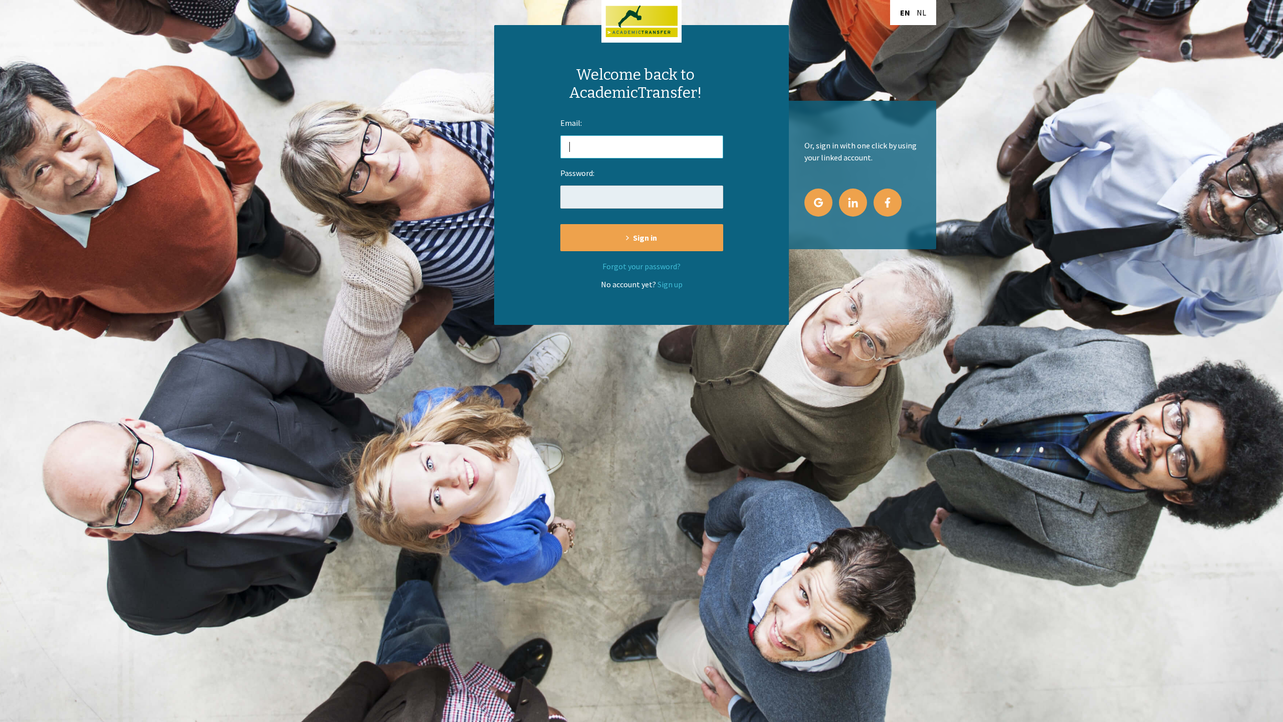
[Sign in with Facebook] (888, 203)
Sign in (645, 238)
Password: (577, 173)
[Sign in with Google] (818, 203)
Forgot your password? (641, 266)
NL (921, 13)
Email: (571, 123)
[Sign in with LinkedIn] (853, 203)
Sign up (670, 284)
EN (905, 13)
